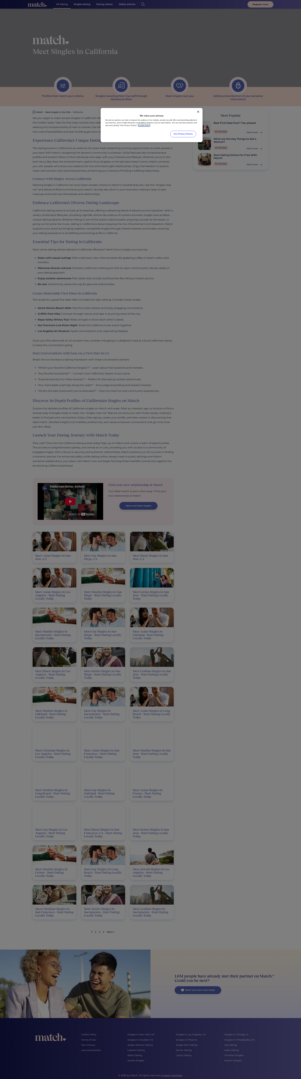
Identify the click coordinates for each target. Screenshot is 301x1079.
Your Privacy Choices (183, 134)
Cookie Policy (144, 125)
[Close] (198, 111)
